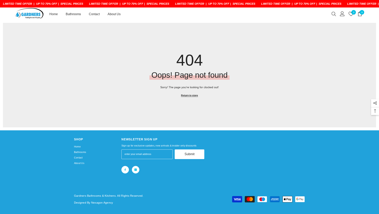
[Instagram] (135, 169)
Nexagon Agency (102, 202)
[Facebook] (125, 169)
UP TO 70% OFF (46, 3)
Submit (189, 154)
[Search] (334, 13)
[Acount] (342, 13)
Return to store (189, 95)
